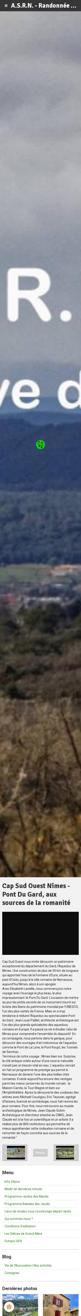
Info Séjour (12, 1181)
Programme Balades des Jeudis (27, 1204)
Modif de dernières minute (23, 1189)
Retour (40, 1152)
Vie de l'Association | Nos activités (28, 1265)
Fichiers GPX (13, 1241)
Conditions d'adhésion (20, 1226)
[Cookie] (9, 1307)
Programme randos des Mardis (26, 1196)
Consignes (11, 1273)
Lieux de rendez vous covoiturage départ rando (37, 1211)
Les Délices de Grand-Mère (23, 1233)
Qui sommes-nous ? (18, 1219)
